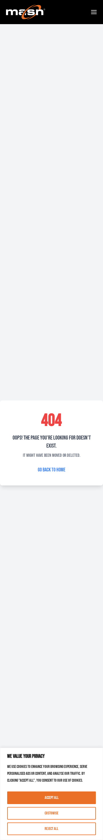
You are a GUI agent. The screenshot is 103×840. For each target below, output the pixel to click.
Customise (51, 813)
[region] (51, 794)
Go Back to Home (52, 470)
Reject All (51, 828)
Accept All (52, 797)
